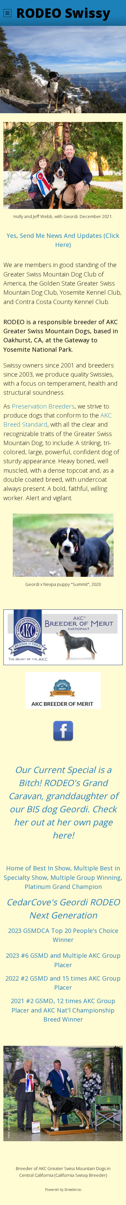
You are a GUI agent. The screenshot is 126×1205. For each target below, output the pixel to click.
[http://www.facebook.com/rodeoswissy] (63, 730)
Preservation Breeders (43, 406)
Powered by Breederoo (63, 1189)
